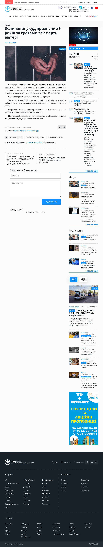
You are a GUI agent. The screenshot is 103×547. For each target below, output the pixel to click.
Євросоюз (8, 524)
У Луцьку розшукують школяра (27, 2)
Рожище (72, 527)
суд (21, 137)
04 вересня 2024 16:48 (88, 349)
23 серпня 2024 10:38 (88, 374)
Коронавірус (9, 494)
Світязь (72, 531)
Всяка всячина (47, 480)
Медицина (46, 494)
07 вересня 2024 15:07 (88, 334)
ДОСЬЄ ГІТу (74, 279)
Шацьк (87, 527)
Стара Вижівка (74, 534)
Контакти (66, 461)
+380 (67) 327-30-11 (69, 7)
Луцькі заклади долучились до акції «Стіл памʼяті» (89, 365)
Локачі (39, 531)
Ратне (71, 524)
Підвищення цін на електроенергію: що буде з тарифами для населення (84, 111)
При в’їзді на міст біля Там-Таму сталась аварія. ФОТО (82, 313)
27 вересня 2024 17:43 (88, 183)
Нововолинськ (58, 534)
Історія (26, 490)
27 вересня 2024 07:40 (88, 194)
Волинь (22, 16)
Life (6, 480)
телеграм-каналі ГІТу (35, 142)
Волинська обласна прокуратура (26, 130)
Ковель (39, 527)
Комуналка (9, 490)
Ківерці (39, 524)
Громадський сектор (12, 483)
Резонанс (45, 500)
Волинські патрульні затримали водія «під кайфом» (85, 103)
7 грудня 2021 (26, 127)
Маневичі (56, 531)
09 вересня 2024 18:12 (89, 307)
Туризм (7, 507)
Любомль (56, 527)
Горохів (24, 527)
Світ (10, 16)
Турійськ (88, 524)
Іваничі (23, 531)
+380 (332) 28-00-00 (80, 9)
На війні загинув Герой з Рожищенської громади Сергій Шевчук (84, 95)
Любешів (56, 524)
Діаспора (8, 487)
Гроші (44, 483)
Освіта (57, 16)
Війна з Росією (28, 480)
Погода (7, 497)
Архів (87, 16)
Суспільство (77, 16)
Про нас (78, 461)
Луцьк (39, 534)
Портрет (45, 497)
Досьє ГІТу (27, 487)
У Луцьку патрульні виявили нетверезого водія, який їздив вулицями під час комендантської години (88, 216)
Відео (95, 16)
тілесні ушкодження (35, 137)
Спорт (70, 16)
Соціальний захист (12, 504)
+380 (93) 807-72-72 (80, 11)
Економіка (36, 16)
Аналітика (91, 16)
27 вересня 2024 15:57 (88, 247)
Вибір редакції (84, 279)
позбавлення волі (55, 137)
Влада (29, 16)
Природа (8, 500)
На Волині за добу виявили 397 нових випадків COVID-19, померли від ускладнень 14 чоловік (20, 160)
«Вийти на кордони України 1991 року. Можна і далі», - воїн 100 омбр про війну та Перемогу (91, 126)
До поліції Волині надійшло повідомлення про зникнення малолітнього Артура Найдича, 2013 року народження (90, 80)
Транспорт (46, 504)
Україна (15, 16)
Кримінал (26, 494)
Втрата (26, 483)
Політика (64, 16)
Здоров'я (43, 16)
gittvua (85, 7)
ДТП (43, 487)
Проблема (27, 500)
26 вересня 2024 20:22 (88, 210)
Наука (25, 497)
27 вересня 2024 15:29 (88, 261)
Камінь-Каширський (25, 535)
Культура (51, 16)
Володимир (25, 524)
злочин (13, 137)
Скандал (26, 504)
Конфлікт (45, 490)
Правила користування (14, 544)
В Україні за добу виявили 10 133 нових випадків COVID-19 (52, 160)
